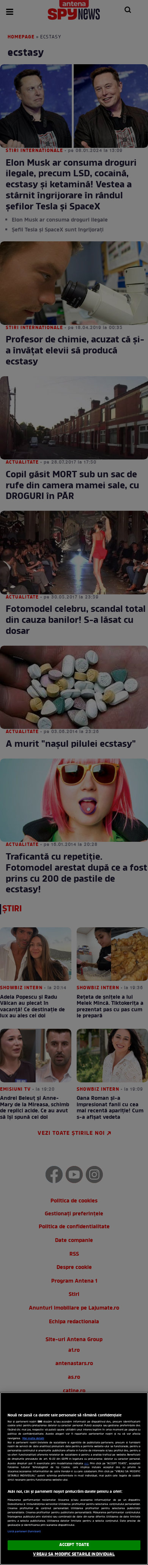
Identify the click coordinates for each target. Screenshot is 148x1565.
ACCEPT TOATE (74, 1544)
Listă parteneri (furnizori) (24, 1531)
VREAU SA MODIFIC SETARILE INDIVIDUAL (74, 1554)
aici (86, 1464)
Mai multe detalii (33, 1438)
